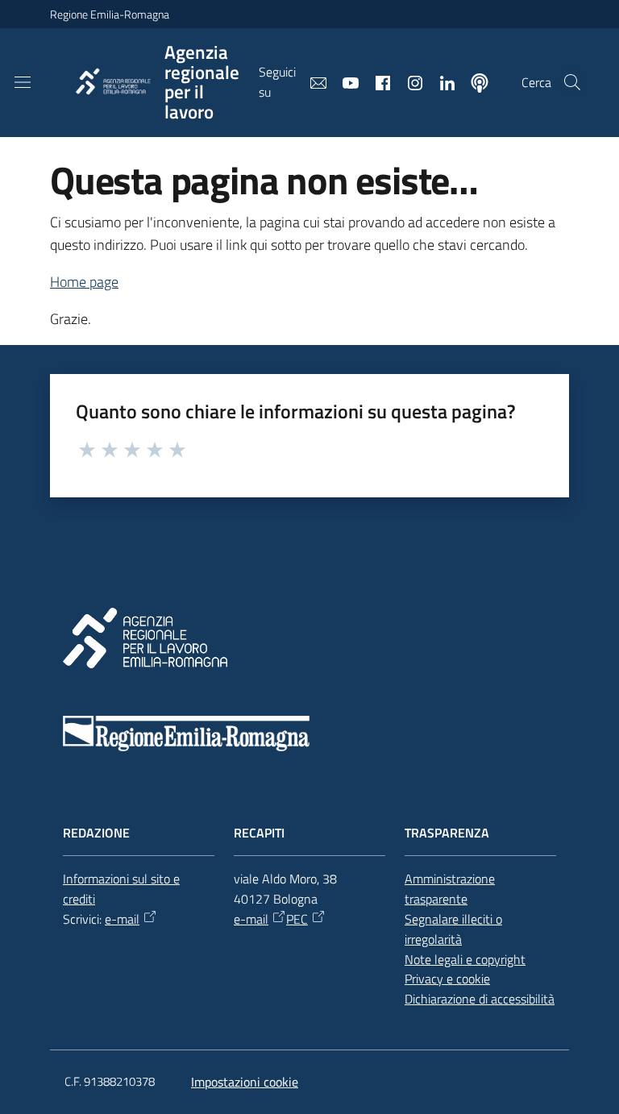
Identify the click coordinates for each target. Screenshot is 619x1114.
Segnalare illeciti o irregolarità (453, 929)
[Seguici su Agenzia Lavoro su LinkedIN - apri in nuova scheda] (441, 81)
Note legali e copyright (465, 959)
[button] (572, 82)
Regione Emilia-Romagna (109, 14)
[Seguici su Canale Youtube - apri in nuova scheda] (344, 81)
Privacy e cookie (447, 978)
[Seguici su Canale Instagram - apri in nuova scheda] (409, 81)
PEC (297, 919)
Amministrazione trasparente (450, 888)
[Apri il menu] (22, 82)
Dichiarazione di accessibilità (480, 998)
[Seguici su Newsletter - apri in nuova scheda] (312, 81)
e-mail (122, 919)
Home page (84, 282)
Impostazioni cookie (244, 1081)
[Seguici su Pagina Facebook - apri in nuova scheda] (376, 81)
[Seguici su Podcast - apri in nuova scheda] (473, 81)
